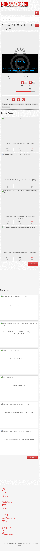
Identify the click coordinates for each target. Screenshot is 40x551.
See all (33, 264)
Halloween (5, 510)
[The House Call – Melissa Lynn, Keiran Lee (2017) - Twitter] (18, 99)
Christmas (5, 496)
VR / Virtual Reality (7, 534)
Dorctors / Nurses (19, 104)
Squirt (3, 532)
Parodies (4, 523)
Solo (3, 530)
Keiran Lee (35, 104)
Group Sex (5, 508)
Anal (3, 488)
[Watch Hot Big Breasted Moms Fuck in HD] (14, 6)
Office (3, 520)
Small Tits (5, 529)
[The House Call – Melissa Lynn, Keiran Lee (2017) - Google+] (23, 99)
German (4, 507)
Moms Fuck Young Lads (8, 518)
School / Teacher (6, 527)
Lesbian (4, 517)
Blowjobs (4, 494)
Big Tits (11, 104)
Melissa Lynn (6, 106)
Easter (4, 504)
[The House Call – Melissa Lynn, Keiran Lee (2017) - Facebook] (13, 99)
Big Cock (5, 104)
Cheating (4, 495)
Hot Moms (28, 104)
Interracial (5, 516)
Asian (3, 489)
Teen (3, 533)
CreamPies (5, 501)
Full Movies (5, 505)
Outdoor (4, 521)
